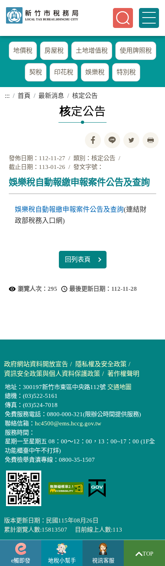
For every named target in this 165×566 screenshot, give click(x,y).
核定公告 (85, 95)
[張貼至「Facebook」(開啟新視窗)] (93, 140)
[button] (123, 18)
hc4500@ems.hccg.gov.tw (68, 423)
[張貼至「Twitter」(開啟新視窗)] (131, 140)
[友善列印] (151, 140)
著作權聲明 (123, 373)
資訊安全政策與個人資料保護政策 (52, 373)
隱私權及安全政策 (101, 364)
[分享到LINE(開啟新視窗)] (112, 140)
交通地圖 (119, 386)
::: (2, 23)
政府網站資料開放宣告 (36, 364)
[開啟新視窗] (66, 488)
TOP (148, 554)
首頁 (24, 95)
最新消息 (51, 95)
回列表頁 (78, 259)
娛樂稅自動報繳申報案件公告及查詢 (69, 209)
